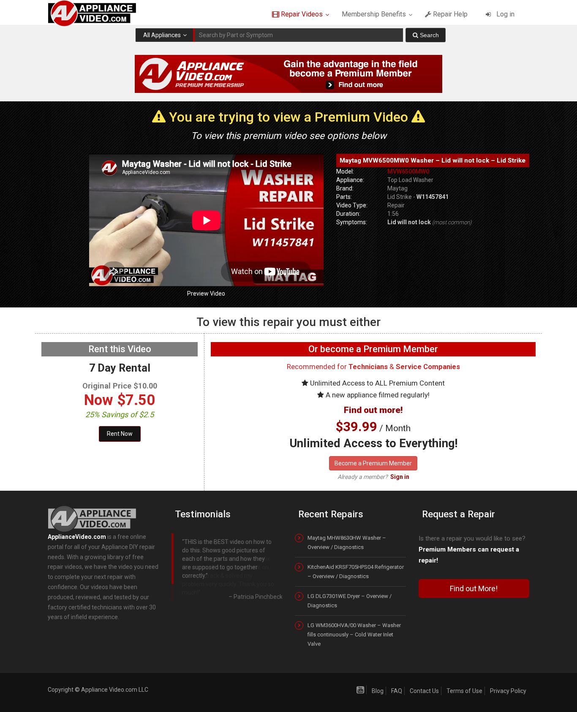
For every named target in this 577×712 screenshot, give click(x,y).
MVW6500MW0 (408, 171)
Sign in (399, 476)
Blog (378, 691)
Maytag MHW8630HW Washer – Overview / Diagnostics (347, 542)
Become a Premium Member (373, 463)
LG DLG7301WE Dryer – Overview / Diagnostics (350, 601)
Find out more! (373, 410)
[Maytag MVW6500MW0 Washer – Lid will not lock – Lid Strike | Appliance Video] (99, 12)
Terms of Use (464, 691)
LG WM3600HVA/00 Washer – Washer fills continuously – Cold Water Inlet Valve (354, 634)
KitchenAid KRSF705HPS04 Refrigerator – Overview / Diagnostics (356, 571)
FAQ (396, 691)
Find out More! (474, 588)
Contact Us (424, 691)
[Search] (426, 35)
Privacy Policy (508, 691)
